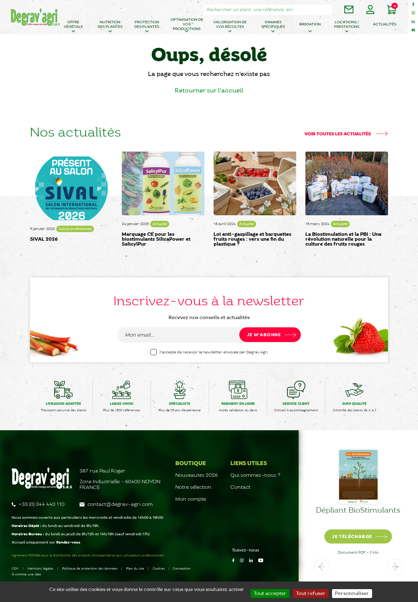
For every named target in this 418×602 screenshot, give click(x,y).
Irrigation (310, 24)
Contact (240, 487)
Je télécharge (352, 537)
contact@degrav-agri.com (120, 504)
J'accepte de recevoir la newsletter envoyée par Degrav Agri (213, 352)
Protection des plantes (146, 24)
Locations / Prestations (346, 24)
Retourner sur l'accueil (209, 91)
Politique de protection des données (90, 568)
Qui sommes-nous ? (255, 475)
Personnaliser (352, 593)
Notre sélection (193, 487)
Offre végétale (73, 24)
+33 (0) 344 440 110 (42, 504)
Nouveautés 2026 (196, 475)
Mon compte (190, 499)
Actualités (384, 24)
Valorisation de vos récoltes (230, 24)
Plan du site (135, 568)
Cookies (159, 568)
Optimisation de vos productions (186, 25)
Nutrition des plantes (110, 24)
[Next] (395, 566)
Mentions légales (41, 568)
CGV (15, 568)
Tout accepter (270, 593)
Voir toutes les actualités (338, 134)
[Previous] (321, 566)
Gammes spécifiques (273, 24)
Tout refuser (311, 593)
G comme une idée (26, 574)
